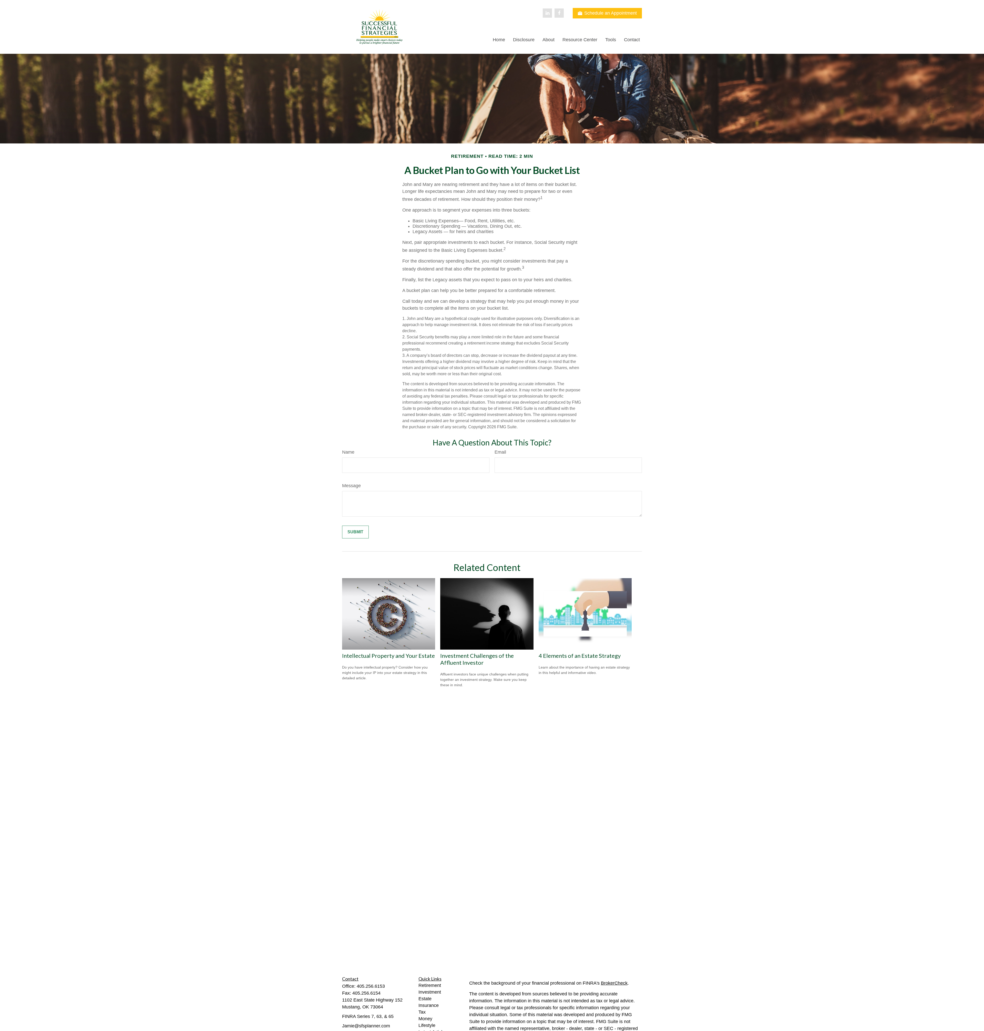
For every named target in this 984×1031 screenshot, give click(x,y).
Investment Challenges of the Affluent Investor (477, 659)
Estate (425, 998)
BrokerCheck (614, 983)
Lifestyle (426, 1025)
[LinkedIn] (547, 13)
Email (500, 452)
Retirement (429, 985)
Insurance (428, 1005)
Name (348, 452)
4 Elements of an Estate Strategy (580, 655)
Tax (422, 1012)
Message (351, 485)
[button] (499, 40)
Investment (429, 992)
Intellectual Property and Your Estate (388, 655)
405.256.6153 (371, 986)
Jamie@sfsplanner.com (366, 1025)
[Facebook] (559, 13)
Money (425, 1018)
